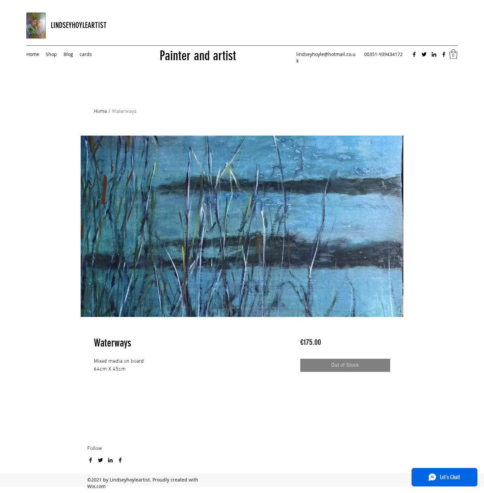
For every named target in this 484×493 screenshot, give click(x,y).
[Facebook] (414, 54)
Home (100, 111)
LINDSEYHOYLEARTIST (79, 25)
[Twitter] (424, 54)
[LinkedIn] (434, 54)
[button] (453, 54)
